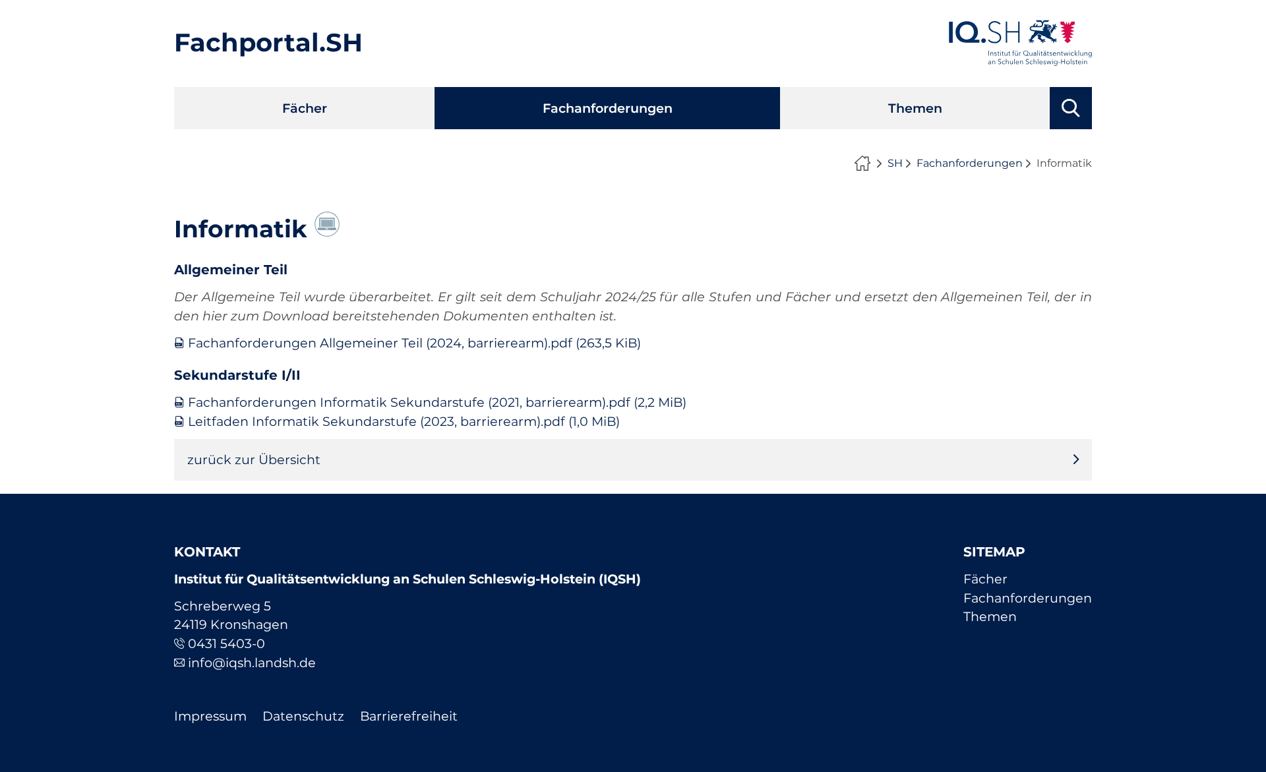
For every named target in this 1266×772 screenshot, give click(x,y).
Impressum (210, 716)
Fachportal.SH (268, 42)
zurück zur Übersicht (253, 459)
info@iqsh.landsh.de (252, 662)
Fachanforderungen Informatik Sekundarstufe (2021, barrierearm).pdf (437, 402)
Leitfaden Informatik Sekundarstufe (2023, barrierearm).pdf (404, 421)
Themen (915, 108)
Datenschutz (303, 716)
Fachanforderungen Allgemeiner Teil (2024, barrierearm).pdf (414, 343)
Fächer (304, 108)
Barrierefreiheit (409, 716)
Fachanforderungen (608, 108)
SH (895, 163)
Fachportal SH (866, 163)
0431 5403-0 (226, 643)
